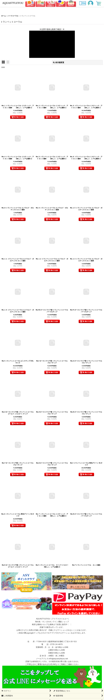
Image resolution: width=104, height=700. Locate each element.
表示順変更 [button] (59, 62)
